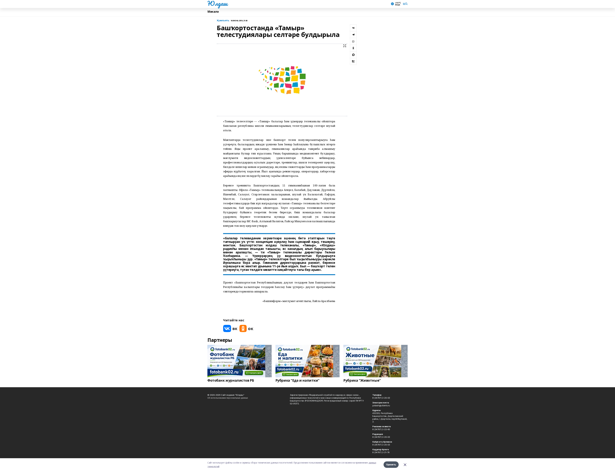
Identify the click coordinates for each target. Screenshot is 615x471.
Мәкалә (213, 11)
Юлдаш (217, 3)
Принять (391, 464)
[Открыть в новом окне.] (230, 328)
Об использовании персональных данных (227, 397)
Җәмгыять (223, 20)
